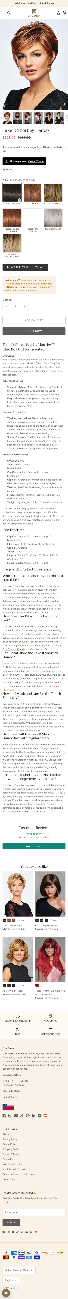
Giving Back (9, 1179)
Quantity (7, 299)
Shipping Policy (11, 1149)
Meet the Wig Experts (14, 1169)
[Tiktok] (22, 1115)
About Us (7, 1134)
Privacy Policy (10, 1139)
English (9, 1280)
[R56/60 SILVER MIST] (53, 217)
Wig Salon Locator (12, 1164)
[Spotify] (39, 1115)
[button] (19, 200)
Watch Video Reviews (27, 267)
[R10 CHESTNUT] (32, 192)
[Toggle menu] (3, 12)
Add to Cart (34, 320)
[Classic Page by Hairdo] (50, 893)
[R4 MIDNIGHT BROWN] (12, 192)
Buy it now (34, 331)
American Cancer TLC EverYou (19, 1174)
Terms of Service (11, 1154)
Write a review (34, 846)
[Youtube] (16, 1115)
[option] (34, 64)
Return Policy (10, 1144)
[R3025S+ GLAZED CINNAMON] (12, 217)
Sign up (11, 1222)
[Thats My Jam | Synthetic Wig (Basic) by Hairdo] (50, 959)
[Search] (10, 12)
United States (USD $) (17, 1270)
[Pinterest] (28, 1115)
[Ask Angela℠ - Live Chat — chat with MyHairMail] (6, 1293)
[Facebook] (4, 1115)
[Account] (57, 12)
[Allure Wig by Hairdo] (18, 959)
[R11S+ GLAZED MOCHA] (53, 192)
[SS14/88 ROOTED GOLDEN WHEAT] (12, 243)
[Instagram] (10, 1115)
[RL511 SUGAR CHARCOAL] (32, 217)
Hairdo (9, 169)
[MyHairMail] (34, 13)
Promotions (9, 1159)
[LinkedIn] (33, 1115)
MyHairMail (14, 1288)
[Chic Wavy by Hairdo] (18, 893)
